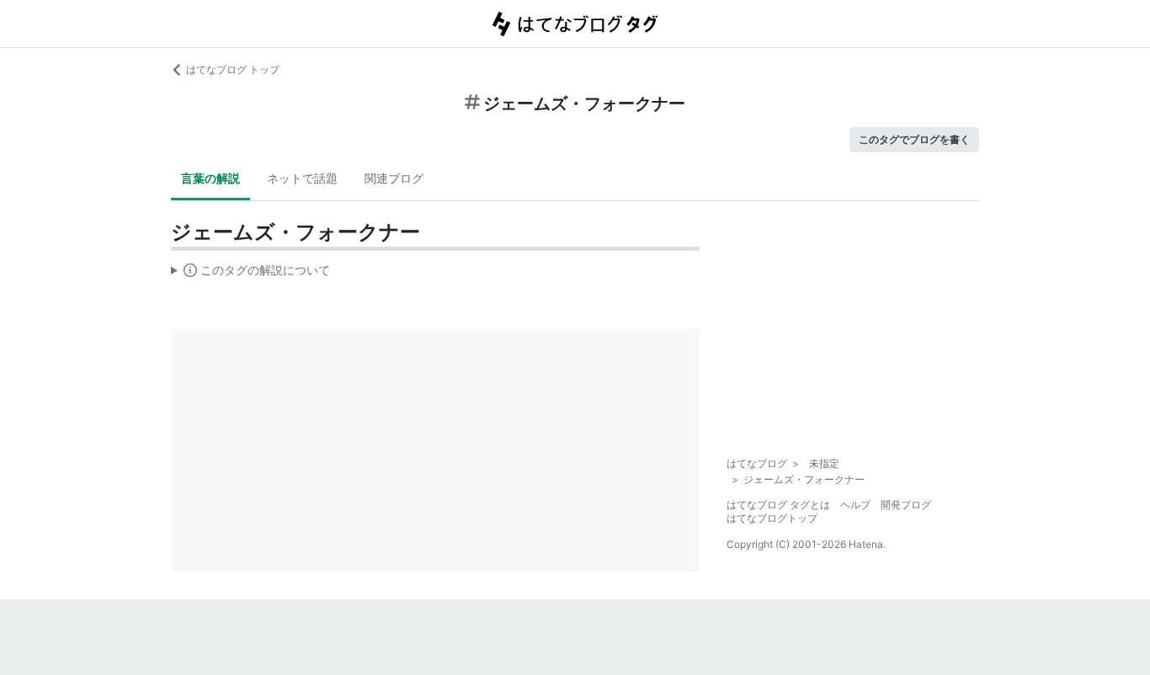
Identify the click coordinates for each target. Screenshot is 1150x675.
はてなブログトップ (772, 518)
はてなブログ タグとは (778, 504)
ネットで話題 (302, 178)
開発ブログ (906, 504)
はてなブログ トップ (233, 69)
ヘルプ (855, 504)
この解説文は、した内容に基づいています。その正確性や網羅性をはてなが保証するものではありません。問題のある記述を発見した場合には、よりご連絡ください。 (250, 273)
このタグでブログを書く (914, 139)
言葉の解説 (210, 178)
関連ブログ (394, 178)
